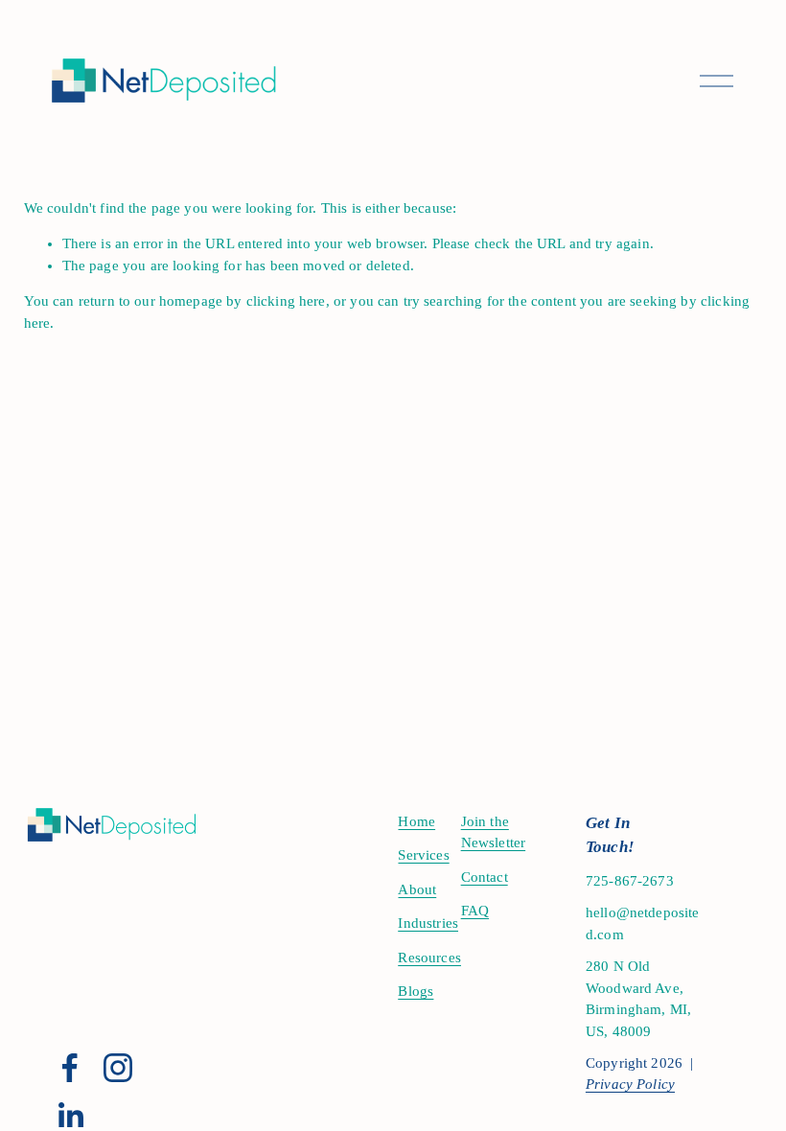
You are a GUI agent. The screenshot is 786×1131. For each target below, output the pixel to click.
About (417, 889)
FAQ (475, 910)
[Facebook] (70, 1067)
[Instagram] (118, 1067)
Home (416, 821)
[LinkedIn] (70, 1115)
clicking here (286, 301)
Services (423, 855)
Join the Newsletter (493, 832)
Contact (484, 877)
